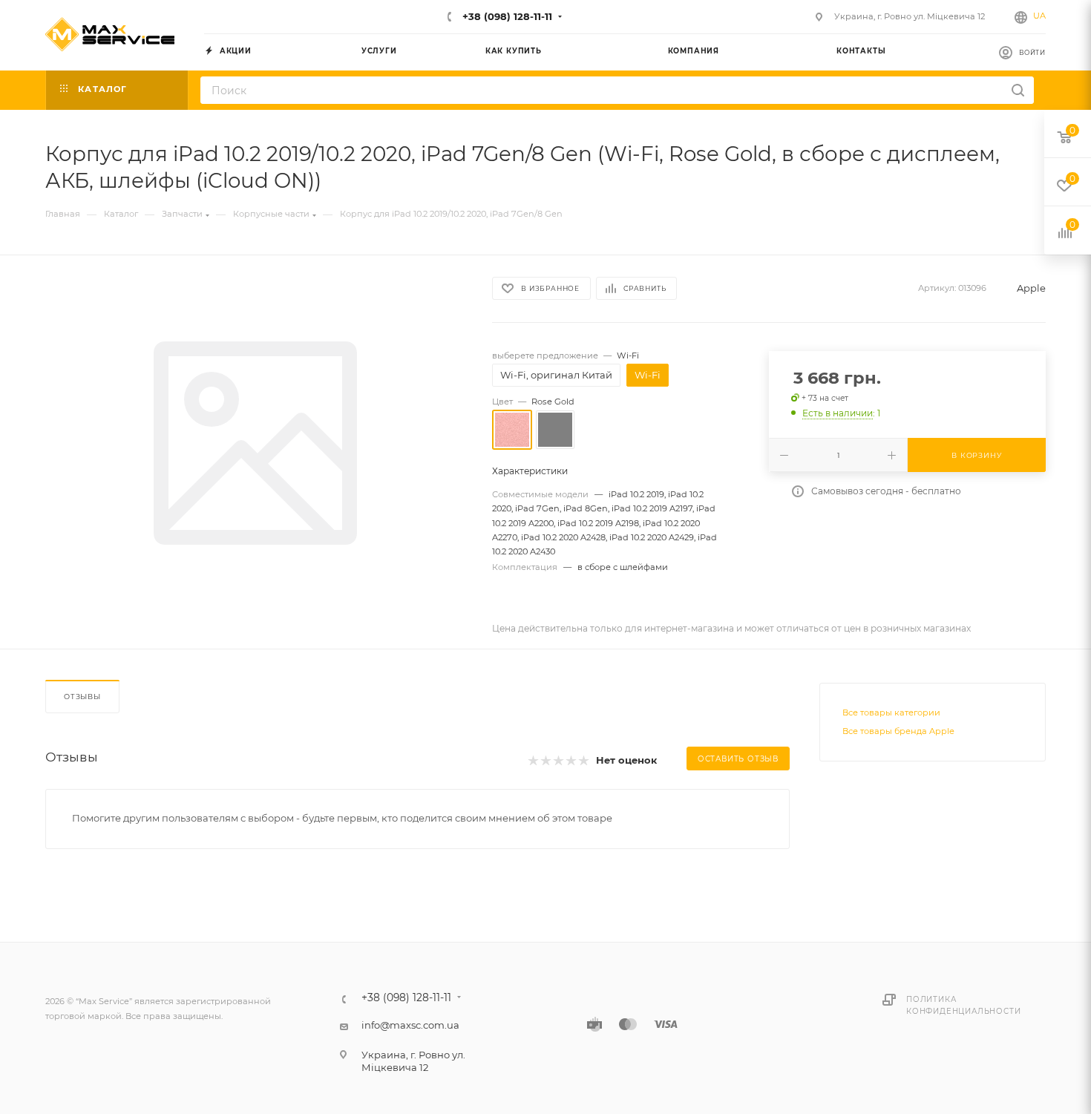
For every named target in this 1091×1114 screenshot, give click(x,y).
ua (1039, 15)
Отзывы (82, 696)
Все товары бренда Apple (898, 731)
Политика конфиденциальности (963, 1005)
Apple (1031, 288)
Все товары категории (891, 712)
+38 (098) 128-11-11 (505, 16)
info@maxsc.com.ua (410, 1025)
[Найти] (1018, 90)
